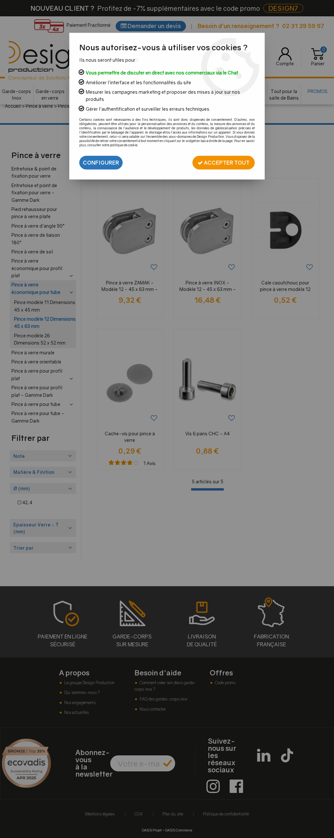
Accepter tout (226, 162)
